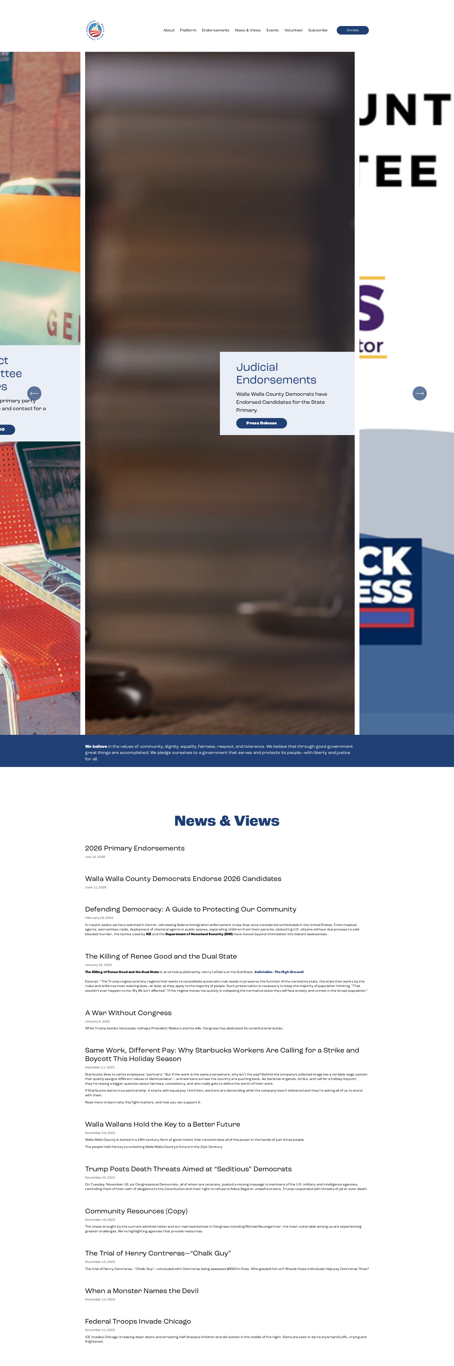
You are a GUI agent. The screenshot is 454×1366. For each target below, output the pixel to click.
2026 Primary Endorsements (135, 848)
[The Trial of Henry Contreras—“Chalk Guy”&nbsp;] (227, 1243)
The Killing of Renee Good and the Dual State (161, 956)
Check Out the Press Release (277, 409)
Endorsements (216, 30)
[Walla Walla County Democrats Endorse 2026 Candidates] (183, 869)
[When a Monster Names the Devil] (142, 1281)
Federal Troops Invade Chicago (138, 1321)
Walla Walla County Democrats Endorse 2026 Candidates (183, 878)
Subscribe (317, 30)
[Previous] (34, 393)
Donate (353, 30)
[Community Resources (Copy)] (227, 1201)
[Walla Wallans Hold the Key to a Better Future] (195, 1114)
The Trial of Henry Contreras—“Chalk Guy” (159, 1253)
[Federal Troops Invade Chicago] (227, 1311)
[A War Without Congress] (184, 1003)
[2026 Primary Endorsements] (135, 838)
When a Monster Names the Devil (142, 1291)
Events (272, 30)
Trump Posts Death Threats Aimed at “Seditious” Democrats (188, 1169)
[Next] (420, 393)
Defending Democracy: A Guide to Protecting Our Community (191, 909)
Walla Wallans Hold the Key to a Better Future (162, 1124)
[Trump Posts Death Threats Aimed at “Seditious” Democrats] (227, 1159)
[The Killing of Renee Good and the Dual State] (227, 946)
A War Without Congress (128, 1013)
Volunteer (293, 30)
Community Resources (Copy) (136, 1211)
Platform (188, 30)
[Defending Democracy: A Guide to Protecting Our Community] (227, 899)
